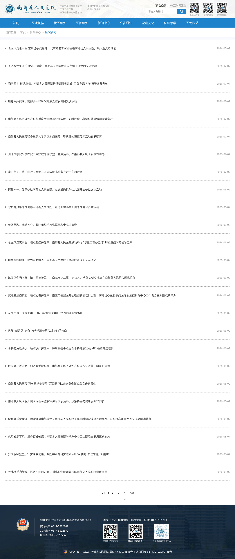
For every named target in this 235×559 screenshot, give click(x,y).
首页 (16, 23)
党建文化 (148, 23)
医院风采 (192, 23)
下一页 (125, 493)
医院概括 (38, 23)
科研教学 (170, 23)
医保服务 (82, 23)
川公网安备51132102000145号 (154, 551)
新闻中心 (104, 23)
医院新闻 (50, 32)
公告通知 (126, 23)
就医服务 (60, 23)
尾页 (132, 492)
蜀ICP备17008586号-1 (122, 551)
